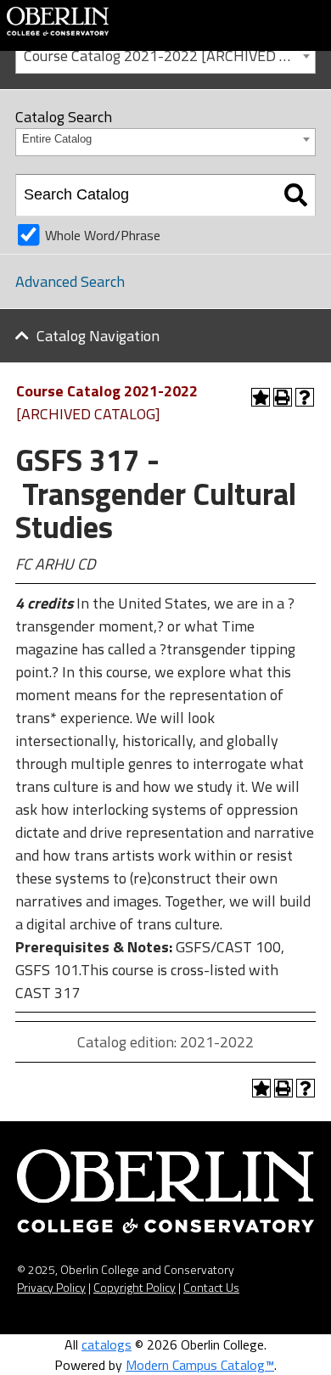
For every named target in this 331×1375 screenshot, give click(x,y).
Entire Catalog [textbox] (57, 138)
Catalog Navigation (98, 335)
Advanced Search (70, 281)
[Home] (58, 19)
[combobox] (165, 55)
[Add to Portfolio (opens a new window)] (260, 397)
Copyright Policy (134, 1287)
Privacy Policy (51, 1287)
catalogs (106, 1344)
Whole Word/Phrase (102, 235)
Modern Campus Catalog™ (200, 1365)
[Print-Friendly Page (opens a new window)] (282, 397)
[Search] (296, 195)
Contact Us (211, 1287)
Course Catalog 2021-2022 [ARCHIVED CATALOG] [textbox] (169, 55)
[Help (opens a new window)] (304, 397)
